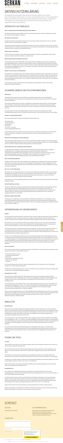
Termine (26, 3)
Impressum (28, 439)
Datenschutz (22, 439)
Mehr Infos (32, 434)
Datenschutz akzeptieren (31, 437)
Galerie (49, 3)
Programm (34, 3)
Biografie (42, 3)
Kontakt (55, 3)
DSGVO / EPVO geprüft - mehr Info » (42, 441)
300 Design (14, 441)
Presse (17, 439)
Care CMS (25, 441)
